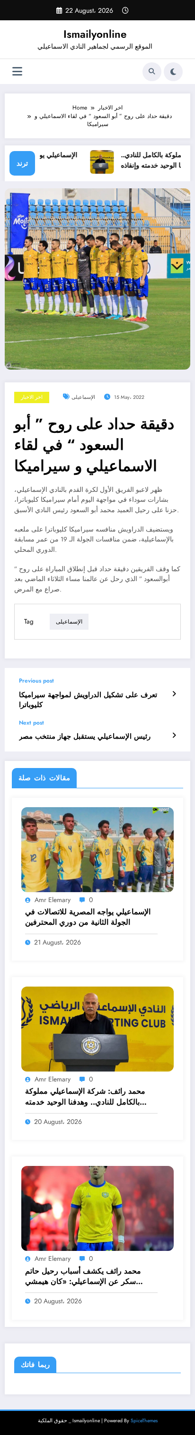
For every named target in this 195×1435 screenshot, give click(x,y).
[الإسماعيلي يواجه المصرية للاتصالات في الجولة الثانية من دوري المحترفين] (97, 848)
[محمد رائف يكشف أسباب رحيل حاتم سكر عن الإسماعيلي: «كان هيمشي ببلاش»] (97, 1208)
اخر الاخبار (32, 397)
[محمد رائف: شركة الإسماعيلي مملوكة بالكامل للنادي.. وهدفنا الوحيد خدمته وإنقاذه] (97, 1028)
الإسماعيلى (83, 397)
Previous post (36, 680)
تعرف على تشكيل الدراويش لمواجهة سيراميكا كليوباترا (88, 700)
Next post (31, 722)
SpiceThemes (144, 1420)
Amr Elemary (53, 899)
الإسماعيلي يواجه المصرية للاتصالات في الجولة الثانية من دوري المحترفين (88, 917)
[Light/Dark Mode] (173, 71)
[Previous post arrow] (174, 694)
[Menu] (17, 71)
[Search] (151, 72)
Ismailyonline (94, 34)
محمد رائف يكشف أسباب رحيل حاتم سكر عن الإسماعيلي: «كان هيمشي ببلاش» (83, 1276)
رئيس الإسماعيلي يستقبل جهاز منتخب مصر (85, 737)
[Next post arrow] (174, 735)
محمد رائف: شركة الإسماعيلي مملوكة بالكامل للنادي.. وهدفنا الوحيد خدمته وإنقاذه (85, 1096)
